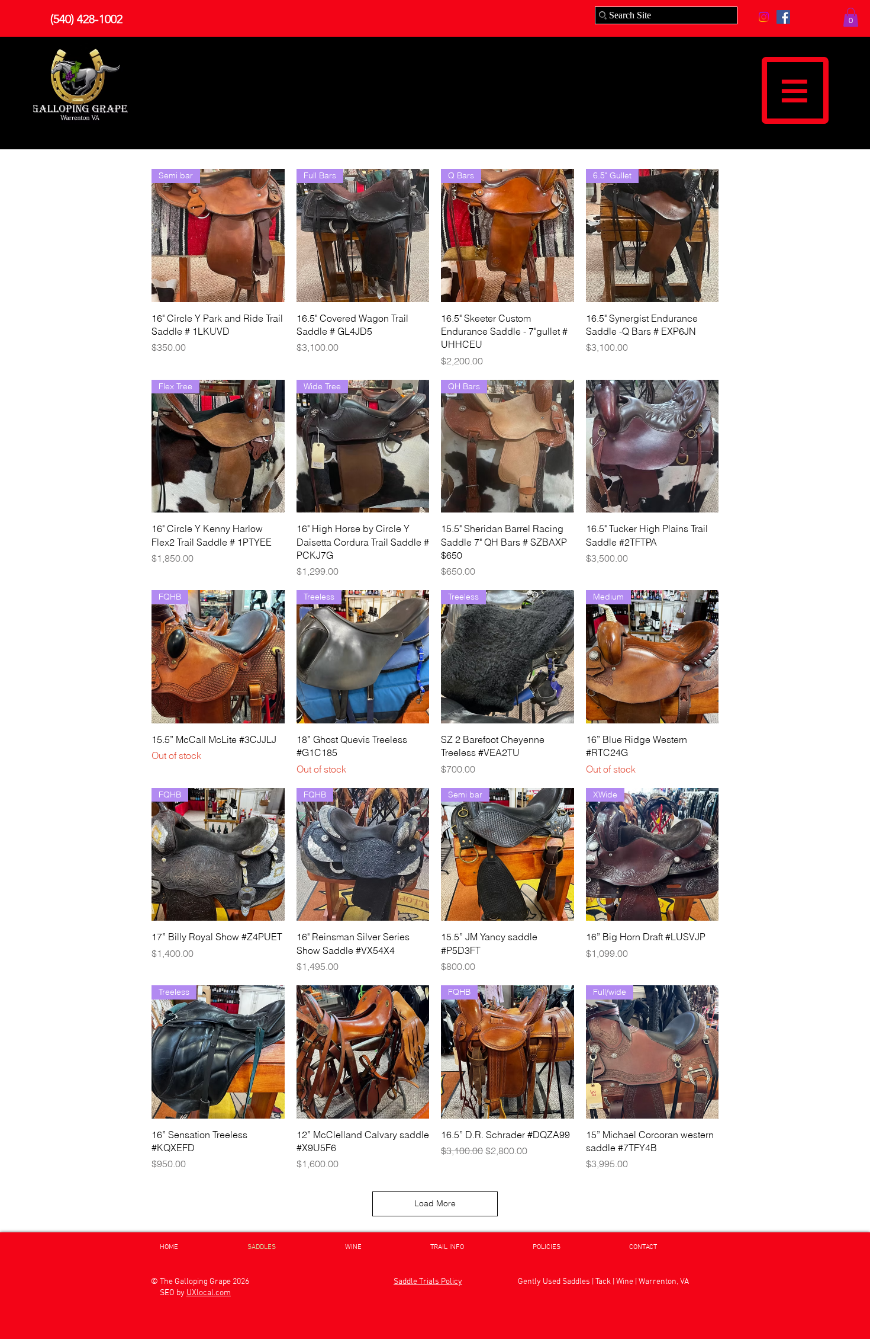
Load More (435, 1203)
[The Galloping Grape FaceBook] (783, 17)
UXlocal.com (208, 1293)
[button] (851, 17)
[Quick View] (652, 446)
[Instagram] (764, 17)
